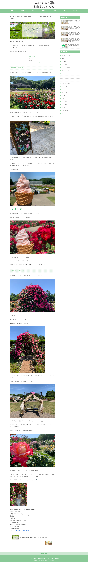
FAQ (48, 558)
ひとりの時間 (64, 64)
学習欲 (63, 89)
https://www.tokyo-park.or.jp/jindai (21, 530)
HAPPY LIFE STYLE (66, 55)
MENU (39, 558)
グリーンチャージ (65, 70)
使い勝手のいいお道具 (66, 83)
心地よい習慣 (64, 92)
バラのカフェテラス (32, 58)
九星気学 (63, 76)
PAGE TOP (44, 553)
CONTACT (57, 558)
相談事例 (63, 107)
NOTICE (43, 558)
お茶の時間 (64, 61)
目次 (30, 56)
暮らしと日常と (65, 101)
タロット (63, 73)
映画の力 (63, 98)
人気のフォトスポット (32, 60)
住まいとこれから (65, 80)
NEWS (63, 58)
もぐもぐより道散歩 (66, 67)
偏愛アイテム (64, 86)
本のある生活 (64, 104)
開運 (62, 113)
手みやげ (63, 95)
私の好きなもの (65, 110)
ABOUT (35, 558)
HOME (30, 558)
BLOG (52, 558)
